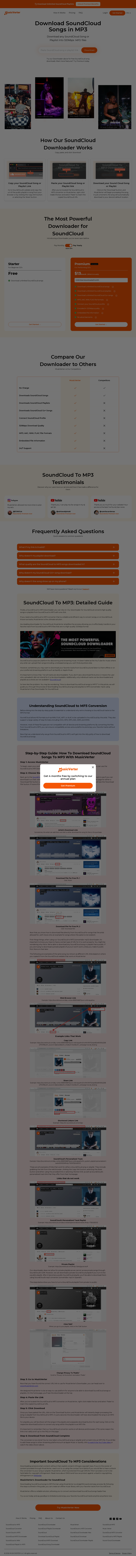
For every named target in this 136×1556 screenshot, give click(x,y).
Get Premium (68, 785)
